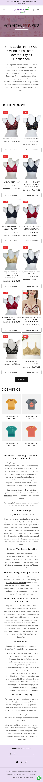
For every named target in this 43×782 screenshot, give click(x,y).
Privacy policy (31, 774)
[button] (4, 10)
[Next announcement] (39, 2)
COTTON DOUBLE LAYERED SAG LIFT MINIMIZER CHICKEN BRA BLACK (11, 228)
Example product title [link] (11, 416)
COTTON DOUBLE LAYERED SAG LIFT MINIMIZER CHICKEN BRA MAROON (32, 228)
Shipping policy (28, 777)
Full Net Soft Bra (11, 361)
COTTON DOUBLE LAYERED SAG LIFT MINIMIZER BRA (11, 182)
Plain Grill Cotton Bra (31, 361)
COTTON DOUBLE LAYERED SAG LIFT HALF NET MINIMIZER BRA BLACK (32, 182)
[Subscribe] (33, 754)
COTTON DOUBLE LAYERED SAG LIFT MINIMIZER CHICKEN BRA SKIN (11, 273)
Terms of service (17, 777)
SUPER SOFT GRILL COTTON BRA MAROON (11, 318)
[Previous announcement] (4, 2)
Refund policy (21, 774)
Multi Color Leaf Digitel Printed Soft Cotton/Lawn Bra (31, 318)
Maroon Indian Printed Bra (11, 139)
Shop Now (21, 27)
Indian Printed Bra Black (31, 139)
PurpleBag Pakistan (17, 771)
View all (21, 379)
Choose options (11, 150)
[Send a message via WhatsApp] (39, 778)
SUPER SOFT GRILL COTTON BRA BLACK (31, 272)
